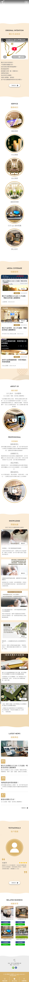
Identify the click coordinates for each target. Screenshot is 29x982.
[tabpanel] (14, 856)
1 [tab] (13, 880)
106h (18, 975)
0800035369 (16, 964)
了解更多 (13, 85)
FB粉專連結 (5, 922)
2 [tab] (15, 880)
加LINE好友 (5, 924)
